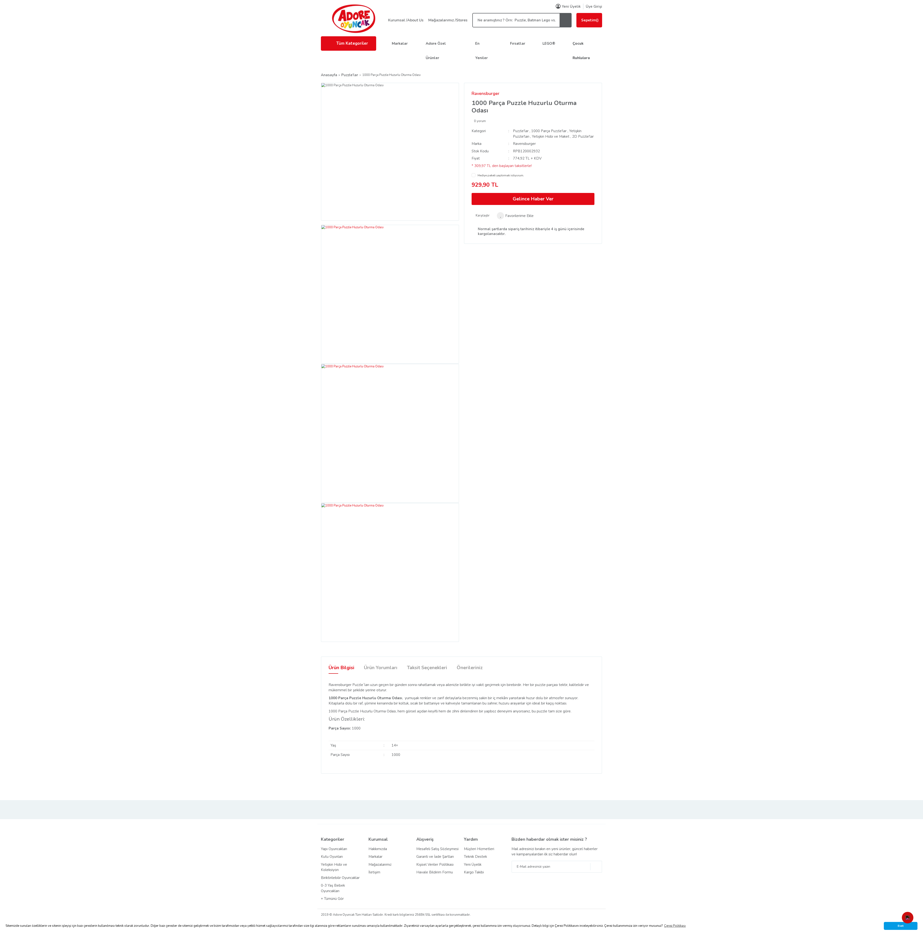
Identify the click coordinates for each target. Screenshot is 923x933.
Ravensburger (485, 93)
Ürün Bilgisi (341, 667)
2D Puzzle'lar (583, 136)
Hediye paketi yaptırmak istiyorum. (501, 175)
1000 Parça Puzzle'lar (549, 131)
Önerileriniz (470, 667)
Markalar (400, 43)
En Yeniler (481, 50)
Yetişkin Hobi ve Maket (550, 136)
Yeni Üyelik (571, 6)
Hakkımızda (377, 848)
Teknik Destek (475, 856)
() (590, 20)
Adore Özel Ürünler (436, 50)
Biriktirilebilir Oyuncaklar (340, 877)
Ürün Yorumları (380, 667)
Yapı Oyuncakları (334, 848)
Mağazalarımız (380, 864)
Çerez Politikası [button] (675, 926)
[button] (907, 917)
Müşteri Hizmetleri (479, 848)
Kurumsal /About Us (406, 20)
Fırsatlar (517, 43)
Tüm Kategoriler (352, 43)
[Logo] (353, 18)
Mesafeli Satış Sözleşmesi (437, 848)
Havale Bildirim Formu (434, 872)
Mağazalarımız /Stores (448, 20)
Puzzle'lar (521, 131)
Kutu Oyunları (332, 856)
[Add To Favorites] (515, 215)
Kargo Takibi (474, 872)
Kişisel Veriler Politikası (435, 864)
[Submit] (596, 866)
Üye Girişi (594, 6)
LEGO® (549, 43)
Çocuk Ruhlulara (581, 50)
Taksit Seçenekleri (427, 667)
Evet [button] (901, 926)
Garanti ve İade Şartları (435, 856)
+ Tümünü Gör (332, 898)
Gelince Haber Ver (533, 199)
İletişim (374, 872)
